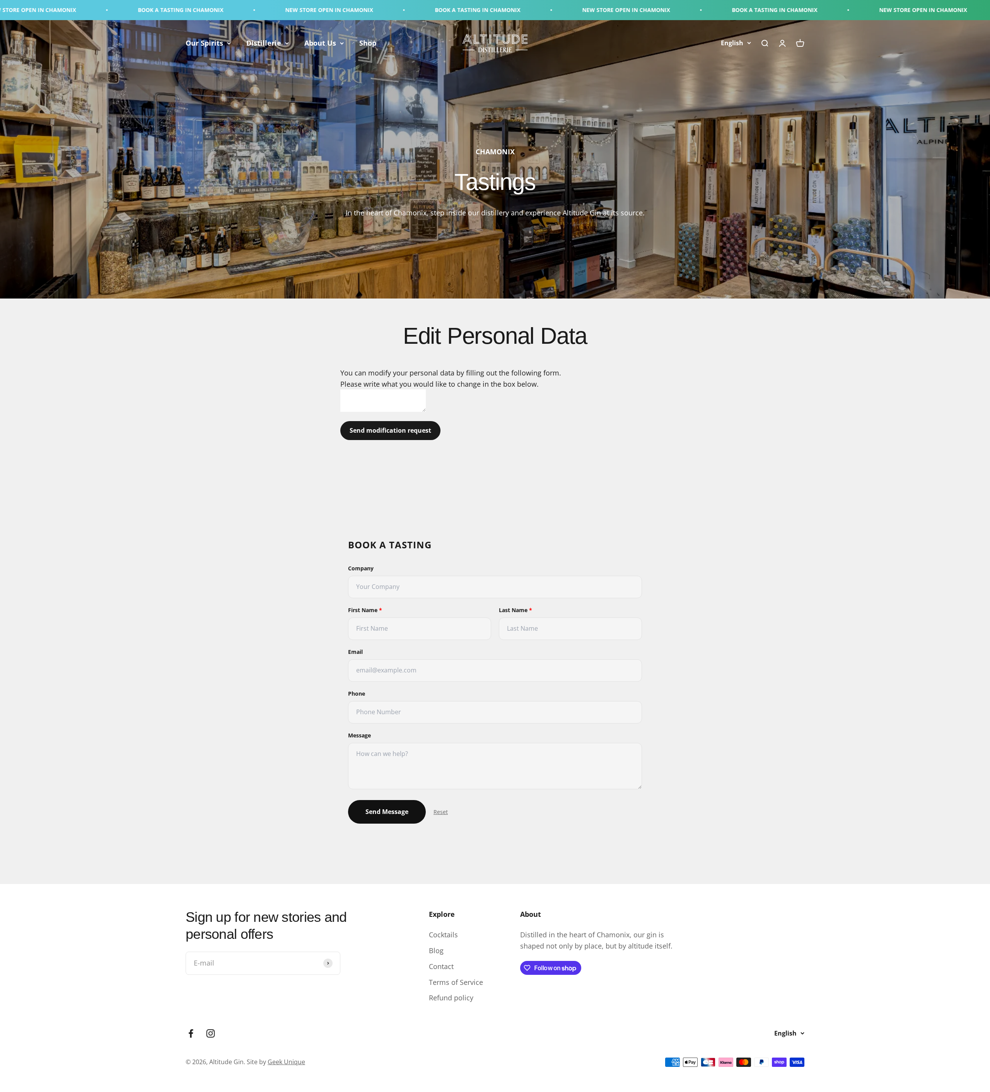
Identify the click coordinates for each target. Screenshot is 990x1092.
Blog (436, 950)
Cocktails (443, 934)
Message (359, 735)
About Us (320, 43)
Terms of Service (456, 982)
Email (355, 651)
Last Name (515, 610)
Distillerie (263, 43)
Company (361, 568)
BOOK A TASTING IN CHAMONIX (56, 10)
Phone (356, 693)
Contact (441, 966)
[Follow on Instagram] (210, 1033)
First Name (365, 610)
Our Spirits (204, 43)
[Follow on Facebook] (191, 1033)
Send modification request (390, 430)
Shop (367, 43)
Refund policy (451, 997)
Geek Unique (286, 1062)
